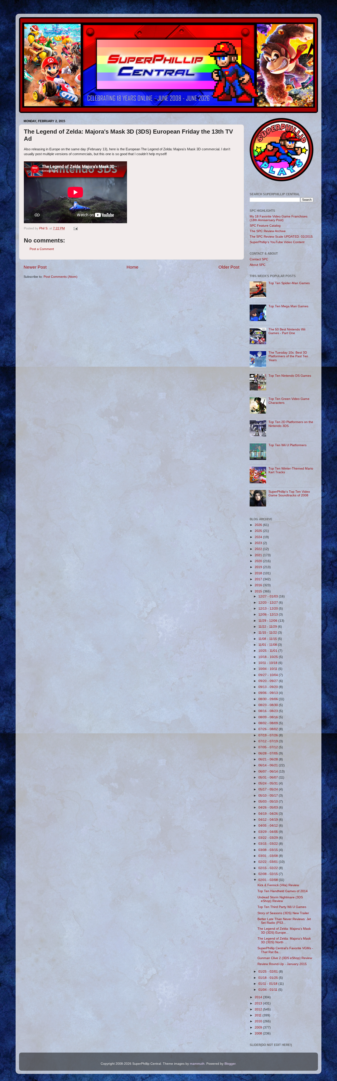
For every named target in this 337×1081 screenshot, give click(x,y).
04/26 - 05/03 (268, 807)
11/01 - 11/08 (268, 644)
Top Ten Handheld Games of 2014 (282, 891)
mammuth (197, 1063)
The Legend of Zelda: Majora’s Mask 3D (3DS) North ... (284, 940)
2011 (258, 1015)
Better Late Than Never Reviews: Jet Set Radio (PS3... (284, 920)
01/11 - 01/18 (268, 983)
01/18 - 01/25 (268, 977)
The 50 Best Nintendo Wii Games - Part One (286, 331)
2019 (259, 567)
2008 (259, 1033)
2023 (259, 543)
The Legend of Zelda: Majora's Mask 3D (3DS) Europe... (284, 930)
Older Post (228, 267)
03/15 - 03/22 (268, 843)
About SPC (257, 265)
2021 (259, 555)
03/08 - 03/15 (268, 850)
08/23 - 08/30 (268, 705)
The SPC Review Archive (268, 231)
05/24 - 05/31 (268, 783)
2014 (259, 997)
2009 (259, 1027)
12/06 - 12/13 (268, 614)
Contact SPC (259, 259)
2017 (259, 579)
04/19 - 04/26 (268, 813)
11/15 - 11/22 (268, 632)
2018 (259, 573)
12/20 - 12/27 (268, 602)
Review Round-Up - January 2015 (282, 964)
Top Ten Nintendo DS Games (289, 375)
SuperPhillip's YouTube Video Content (277, 242)
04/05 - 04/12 (268, 825)
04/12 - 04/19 (268, 819)
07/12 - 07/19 (268, 741)
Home (132, 267)
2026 (259, 525)
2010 (259, 1021)
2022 (259, 549)
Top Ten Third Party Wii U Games (281, 907)
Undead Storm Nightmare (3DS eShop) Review (280, 899)
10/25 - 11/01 (268, 650)
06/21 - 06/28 (268, 759)
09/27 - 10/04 (268, 675)
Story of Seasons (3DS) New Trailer (283, 913)
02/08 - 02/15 (268, 874)
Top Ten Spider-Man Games (289, 283)
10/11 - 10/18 (268, 663)
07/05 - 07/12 (268, 747)
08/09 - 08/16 (268, 717)
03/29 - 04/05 (268, 831)
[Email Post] (75, 228)
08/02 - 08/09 (268, 723)
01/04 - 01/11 (268, 989)
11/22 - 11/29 (268, 626)
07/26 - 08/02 (268, 729)
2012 (259, 1009)
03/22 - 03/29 (268, 837)
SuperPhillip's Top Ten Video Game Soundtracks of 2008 (289, 493)
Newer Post (35, 267)
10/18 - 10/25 (268, 657)
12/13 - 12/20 (268, 608)
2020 (259, 561)
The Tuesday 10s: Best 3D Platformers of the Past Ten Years (288, 356)
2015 (259, 591)
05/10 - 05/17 (268, 795)
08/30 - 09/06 (268, 699)
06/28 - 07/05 (268, 753)
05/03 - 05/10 (268, 801)
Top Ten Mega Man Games (288, 306)
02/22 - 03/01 (268, 862)
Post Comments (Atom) (60, 276)
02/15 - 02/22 (268, 868)
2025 (259, 531)
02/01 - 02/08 (268, 880)
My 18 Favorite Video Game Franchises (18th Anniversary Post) (278, 218)
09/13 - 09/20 (268, 687)
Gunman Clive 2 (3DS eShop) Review (284, 958)
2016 (259, 585)
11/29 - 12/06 (268, 620)
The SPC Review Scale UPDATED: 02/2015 (281, 236)
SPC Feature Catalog (265, 225)
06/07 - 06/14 (268, 771)
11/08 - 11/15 (268, 639)
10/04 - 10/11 (268, 669)
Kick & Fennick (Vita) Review (278, 885)
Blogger (229, 1063)
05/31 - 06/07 (268, 777)
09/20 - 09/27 (268, 681)
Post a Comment (42, 249)
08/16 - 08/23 (268, 711)
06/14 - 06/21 (268, 765)
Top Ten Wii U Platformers (287, 445)
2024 (259, 537)
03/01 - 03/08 (268, 856)
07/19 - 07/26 (268, 735)
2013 (259, 1003)
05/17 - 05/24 (268, 789)
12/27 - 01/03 (268, 596)
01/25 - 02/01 (268, 971)
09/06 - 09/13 (268, 693)
